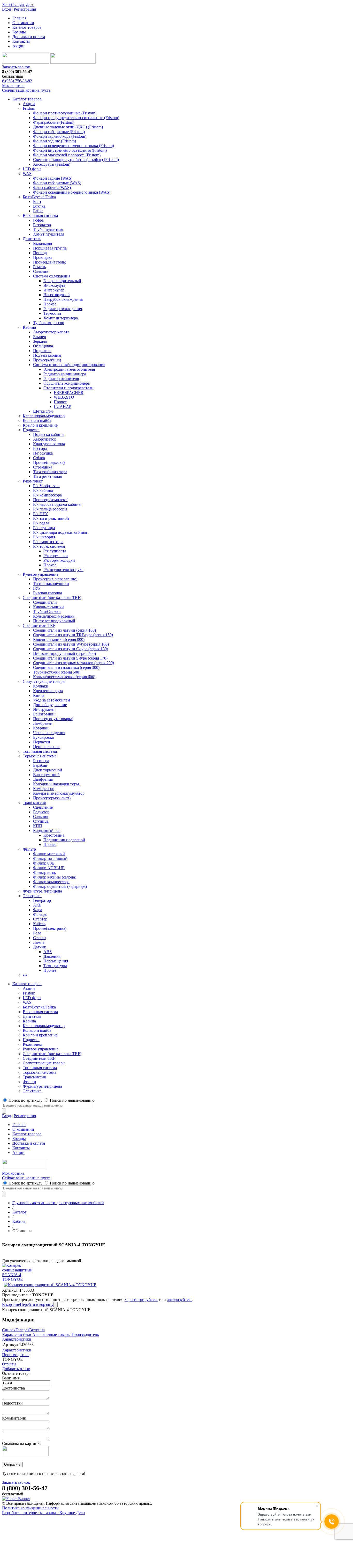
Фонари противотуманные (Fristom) (64, 113)
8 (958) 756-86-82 (17, 81)
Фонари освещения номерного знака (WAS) (71, 192)
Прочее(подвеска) (49, 462)
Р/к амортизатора (48, 541)
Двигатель (32, 239)
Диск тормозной (47, 770)
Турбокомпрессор (48, 322)
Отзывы (9, 1364)
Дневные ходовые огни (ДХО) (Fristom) (68, 127)
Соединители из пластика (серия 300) (66, 667)
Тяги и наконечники (51, 583)
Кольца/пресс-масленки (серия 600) (64, 677)
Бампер (39, 336)
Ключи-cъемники (48, 607)
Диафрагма (43, 779)
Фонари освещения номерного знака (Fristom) (73, 145)
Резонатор (42, 225)
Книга (38, 695)
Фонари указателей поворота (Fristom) (67, 155)
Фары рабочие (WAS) (52, 187)
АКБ (37, 905)
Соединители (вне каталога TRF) (52, 597)
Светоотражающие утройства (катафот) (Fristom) (76, 159)
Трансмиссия (34, 802)
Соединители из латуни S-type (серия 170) (70, 658)
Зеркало (40, 341)
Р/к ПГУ (40, 513)
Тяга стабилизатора (50, 472)
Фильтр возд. (44, 872)
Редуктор (41, 812)
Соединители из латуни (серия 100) (64, 630)
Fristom (29, 108)
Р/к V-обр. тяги (46, 486)
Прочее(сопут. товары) (53, 718)
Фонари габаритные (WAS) (57, 183)
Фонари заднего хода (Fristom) (59, 136)
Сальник (40, 271)
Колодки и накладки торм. (56, 784)
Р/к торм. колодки (59, 560)
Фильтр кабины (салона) (54, 877)
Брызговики (44, 714)
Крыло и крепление (40, 425)
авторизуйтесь (179, 1299)
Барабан (40, 765)
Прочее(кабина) (47, 360)
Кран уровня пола (49, 444)
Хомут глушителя (48, 234)
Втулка (39, 206)
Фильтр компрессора (51, 882)
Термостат (52, 313)
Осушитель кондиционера (66, 383)
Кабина (29, 327)
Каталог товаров (27, 27)
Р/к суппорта (54, 551)
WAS (27, 173)
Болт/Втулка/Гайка (39, 197)
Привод (40, 253)
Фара (37, 910)
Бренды (19, 32)
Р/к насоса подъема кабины (57, 504)
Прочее (49, 304)
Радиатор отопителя (61, 378)
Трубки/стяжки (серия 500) (56, 672)
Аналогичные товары (51, 1334)
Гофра (38, 220)
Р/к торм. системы (49, 546)
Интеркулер (53, 290)
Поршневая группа (50, 248)
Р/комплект (33, 481)
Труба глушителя (48, 229)
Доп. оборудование (50, 705)
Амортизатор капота (51, 332)
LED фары (32, 169)
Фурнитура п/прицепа (42, 891)
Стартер (40, 919)
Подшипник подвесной (64, 840)
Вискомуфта (54, 285)
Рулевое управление (40, 574)
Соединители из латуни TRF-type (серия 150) (73, 635)
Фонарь (40, 914)
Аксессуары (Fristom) (51, 164)
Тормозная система (39, 756)
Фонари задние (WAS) (52, 178)
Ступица (41, 821)
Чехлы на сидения (49, 732)
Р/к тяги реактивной (51, 518)
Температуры (55, 965)
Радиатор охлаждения (62, 308)
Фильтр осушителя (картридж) (60, 886)
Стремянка (42, 467)
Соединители (45, 602)
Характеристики (16, 1334)
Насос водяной (56, 294)
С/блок (39, 458)
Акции (18, 46)
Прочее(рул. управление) (55, 579)
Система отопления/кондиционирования (69, 364)
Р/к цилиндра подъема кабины (60, 532)
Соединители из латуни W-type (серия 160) (71, 644)
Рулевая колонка (47, 593)
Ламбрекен (42, 723)
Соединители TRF (39, 625)
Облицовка (43, 346)
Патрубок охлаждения (63, 299)
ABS (47, 951)
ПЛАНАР (62, 406)
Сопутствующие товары (44, 681)
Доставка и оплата (28, 36)
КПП (37, 826)
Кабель (39, 924)
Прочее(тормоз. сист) (52, 798)
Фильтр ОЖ (43, 863)
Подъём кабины (47, 355)
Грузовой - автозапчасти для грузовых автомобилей (58, 1203)
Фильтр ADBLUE (49, 868)
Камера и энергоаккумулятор (59, 793)
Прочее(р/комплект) (50, 500)
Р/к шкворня (44, 537)
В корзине (11, 1304)
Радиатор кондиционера (64, 374)
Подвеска (31, 430)
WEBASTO (64, 397)
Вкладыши (42, 243)
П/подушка (43, 453)
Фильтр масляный (49, 854)
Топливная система (40, 751)
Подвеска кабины (48, 434)
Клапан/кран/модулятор (44, 416)
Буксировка (43, 737)
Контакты (21, 41)
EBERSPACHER (68, 392)
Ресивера (41, 760)
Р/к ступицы (44, 527)
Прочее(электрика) (49, 928)
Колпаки (40, 686)
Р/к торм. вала (55, 555)
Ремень (39, 267)
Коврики (41, 728)
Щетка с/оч (43, 411)
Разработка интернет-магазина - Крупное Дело (43, 1512)
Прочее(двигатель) (49, 262)
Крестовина (53, 835)
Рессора (40, 448)
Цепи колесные (46, 746)
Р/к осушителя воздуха (63, 569)
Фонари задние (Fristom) (54, 141)
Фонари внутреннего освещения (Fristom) (70, 150)
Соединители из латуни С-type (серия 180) (70, 649)
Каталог (19, 1212)
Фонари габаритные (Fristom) (59, 131)
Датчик (39, 947)
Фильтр (29, 849)
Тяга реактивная (47, 476)
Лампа (38, 942)
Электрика (32, 896)
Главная (19, 18)
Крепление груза (48, 691)
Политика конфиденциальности (30, 1508)
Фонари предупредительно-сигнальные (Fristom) (76, 117)
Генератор (42, 900)
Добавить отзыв (16, 1368)
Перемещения (55, 961)
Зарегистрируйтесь (141, 1299)
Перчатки (41, 742)
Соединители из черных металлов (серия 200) (73, 663)
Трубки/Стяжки (47, 611)
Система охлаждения (51, 276)
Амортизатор (44, 439)
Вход (6, 9)
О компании (23, 22)
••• (25, 975)
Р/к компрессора (47, 495)
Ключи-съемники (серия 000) (59, 639)
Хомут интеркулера (60, 318)
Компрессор (43, 788)
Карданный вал (46, 830)
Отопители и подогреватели (68, 388)
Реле (37, 933)
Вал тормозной (46, 774)
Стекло (39, 937)
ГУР (37, 588)
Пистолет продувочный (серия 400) (64, 653)
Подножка (42, 350)
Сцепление (43, 807)
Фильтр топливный (50, 858)
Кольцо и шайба (37, 420)
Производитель (85, 1334)
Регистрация (25, 9)
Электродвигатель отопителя (69, 369)
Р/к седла (41, 523)
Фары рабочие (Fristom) (53, 122)
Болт (37, 201)
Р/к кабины (43, 490)
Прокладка (42, 257)
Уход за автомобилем (51, 700)
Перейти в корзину (36, 1304)
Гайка (38, 211)
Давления (51, 956)
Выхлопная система (40, 215)
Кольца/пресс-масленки (54, 616)
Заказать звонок (16, 67)
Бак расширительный (62, 281)
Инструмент (44, 709)
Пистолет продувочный (54, 621)
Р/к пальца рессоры (50, 509)
